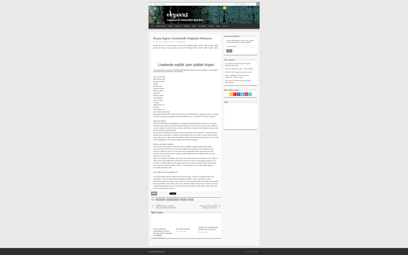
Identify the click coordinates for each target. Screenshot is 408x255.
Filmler (170, 26)
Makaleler (187, 26)
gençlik (183, 199)
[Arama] (258, 4)
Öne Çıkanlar (202, 26)
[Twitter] (241, 4)
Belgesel (177, 26)
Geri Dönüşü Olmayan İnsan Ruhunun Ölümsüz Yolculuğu (238, 64)
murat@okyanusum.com (157, 251)
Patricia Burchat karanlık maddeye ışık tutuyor (208, 206)
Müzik (218, 26)
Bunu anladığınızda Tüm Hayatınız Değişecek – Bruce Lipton (237, 76)
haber (191, 199)
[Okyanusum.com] (204, 15)
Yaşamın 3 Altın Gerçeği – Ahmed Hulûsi (239, 69)
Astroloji (211, 26)
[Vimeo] (245, 4)
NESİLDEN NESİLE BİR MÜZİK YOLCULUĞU (208, 228)
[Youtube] (243, 4)
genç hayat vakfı (172, 199)
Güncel (169, 42)
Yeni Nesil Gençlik (183, 229)
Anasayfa (152, 26)
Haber (194, 26)
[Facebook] (238, 4)
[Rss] (235, 4)
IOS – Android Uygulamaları (158, 4)
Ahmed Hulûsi (160, 26)
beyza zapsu (160, 199)
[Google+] (237, 4)
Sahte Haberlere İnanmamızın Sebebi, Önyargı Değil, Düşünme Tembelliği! (162, 232)
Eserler (224, 26)
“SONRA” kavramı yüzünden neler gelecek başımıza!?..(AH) (165, 206)
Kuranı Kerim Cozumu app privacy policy (238, 72)
